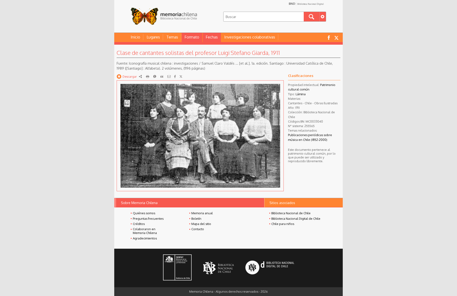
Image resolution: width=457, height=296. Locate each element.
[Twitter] (181, 76)
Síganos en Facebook (328, 37)
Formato (191, 37)
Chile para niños (282, 224)
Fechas (212, 37)
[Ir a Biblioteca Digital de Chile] (270, 268)
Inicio (135, 37)
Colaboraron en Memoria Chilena (145, 231)
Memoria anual (202, 213)
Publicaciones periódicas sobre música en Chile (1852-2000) (310, 137)
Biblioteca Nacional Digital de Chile (295, 218)
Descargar (130, 76)
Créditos (139, 224)
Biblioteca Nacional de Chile (291, 213)
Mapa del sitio (201, 224)
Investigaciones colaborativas (249, 37)
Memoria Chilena (163, 16)
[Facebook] (175, 76)
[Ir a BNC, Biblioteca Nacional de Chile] (218, 268)
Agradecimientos (145, 238)
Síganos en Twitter (336, 37)
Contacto (197, 229)
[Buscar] (311, 16)
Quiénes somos (144, 213)
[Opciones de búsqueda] (322, 16)
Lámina (301, 94)
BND (306, 3)
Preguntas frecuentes (148, 218)
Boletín (196, 218)
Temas (172, 37)
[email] (169, 76)
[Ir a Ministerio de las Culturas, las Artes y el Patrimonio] (177, 268)
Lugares (153, 37)
